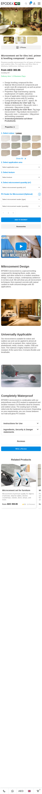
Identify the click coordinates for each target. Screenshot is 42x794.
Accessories (21, 226)
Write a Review (21, 449)
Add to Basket (21, 220)
